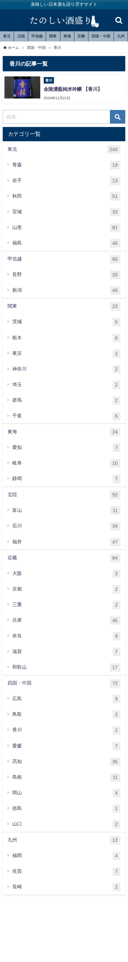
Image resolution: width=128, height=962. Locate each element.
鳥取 (65, 714)
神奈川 (65, 368)
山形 (65, 227)
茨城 (65, 321)
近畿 (81, 36)
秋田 (65, 196)
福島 (65, 243)
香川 (65, 729)
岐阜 (65, 463)
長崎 (65, 886)
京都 (65, 589)
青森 (65, 164)
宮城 (65, 211)
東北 (7, 36)
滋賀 (65, 651)
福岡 (65, 855)
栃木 (65, 337)
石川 (65, 525)
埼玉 (65, 384)
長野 (65, 274)
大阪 (65, 573)
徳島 (65, 808)
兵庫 (65, 620)
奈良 (65, 635)
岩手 (65, 180)
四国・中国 (100, 36)
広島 (65, 698)
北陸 (21, 36)
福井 (65, 541)
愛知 (65, 447)
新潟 (65, 290)
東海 (67, 36)
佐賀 (65, 871)
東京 (65, 353)
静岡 (65, 478)
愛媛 (65, 745)
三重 (65, 604)
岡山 (65, 792)
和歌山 (65, 667)
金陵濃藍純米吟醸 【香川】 (73, 89)
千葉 (65, 415)
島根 (65, 777)
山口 (65, 824)
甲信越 (37, 36)
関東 (53, 36)
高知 (65, 761)
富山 (65, 510)
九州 (121, 36)
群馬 (65, 400)
